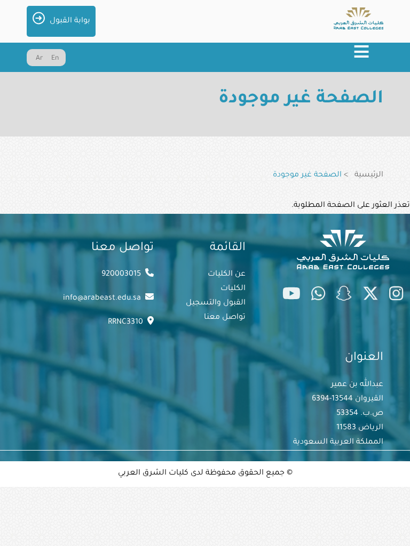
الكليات (233, 289)
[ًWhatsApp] (318, 296)
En (55, 58)
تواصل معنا (225, 318)
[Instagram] (396, 296)
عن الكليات (227, 274)
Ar (39, 58)
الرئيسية (368, 175)
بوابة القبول (70, 21)
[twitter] (370, 296)
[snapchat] (344, 296)
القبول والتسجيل (216, 303)
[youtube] (291, 296)
